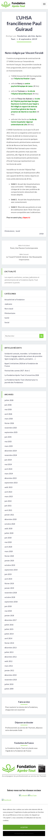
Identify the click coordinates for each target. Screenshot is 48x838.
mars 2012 (9, 666)
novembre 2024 (11, 455)
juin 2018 (8, 606)
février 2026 (9, 423)
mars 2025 (9, 446)
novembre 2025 (11, 428)
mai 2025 (8, 441)
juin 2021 (8, 505)
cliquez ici (26, 217)
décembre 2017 (11, 620)
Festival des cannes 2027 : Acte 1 (17, 370)
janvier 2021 (9, 515)
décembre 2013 (11, 647)
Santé (18, 231)
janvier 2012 (9, 670)
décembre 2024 (11, 451)
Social (7, 322)
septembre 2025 (11, 432)
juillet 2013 (9, 652)
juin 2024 (8, 460)
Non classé (9, 308)
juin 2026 (8, 405)
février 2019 (9, 583)
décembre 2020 (11, 519)
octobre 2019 (10, 565)
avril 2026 (8, 414)
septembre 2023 (11, 482)
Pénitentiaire (9, 231)
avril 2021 (8, 510)
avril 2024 (8, 469)
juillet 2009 (9, 689)
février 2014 (9, 643)
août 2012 (8, 661)
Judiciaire (8, 304)
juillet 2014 (9, 634)
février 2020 (9, 556)
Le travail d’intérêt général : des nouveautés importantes (24, 257)
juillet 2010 (9, 684)
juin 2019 (8, 574)
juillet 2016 (9, 625)
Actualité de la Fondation (15, 299)
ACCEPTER (24, 827)
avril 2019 (8, 579)
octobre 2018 (10, 597)
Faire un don (24, 702)
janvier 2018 (9, 615)
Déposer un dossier (24, 722)
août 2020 (8, 528)
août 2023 (8, 487)
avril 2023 (8, 492)
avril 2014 (8, 638)
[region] (24, 821)
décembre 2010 (11, 675)
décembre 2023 (11, 478)
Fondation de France (24, 743)
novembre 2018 (11, 592)
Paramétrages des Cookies (24, 833)
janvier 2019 (9, 588)
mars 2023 (9, 496)
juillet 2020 (9, 533)
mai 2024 (8, 464)
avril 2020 (8, 547)
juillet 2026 (9, 400)
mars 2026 (9, 418)
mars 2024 (9, 473)
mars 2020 (9, 551)
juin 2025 (8, 437)
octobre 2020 (10, 524)
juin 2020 (8, 538)
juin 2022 (8, 501)
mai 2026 (8, 409)
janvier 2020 (9, 560)
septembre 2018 (11, 602)
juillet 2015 (9, 629)
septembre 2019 (11, 570)
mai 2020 (8, 542)
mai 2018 (8, 611)
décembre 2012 (11, 657)
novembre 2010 (11, 679)
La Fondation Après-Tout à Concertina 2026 (22, 375)
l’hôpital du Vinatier (22, 78)
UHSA (41, 234)
